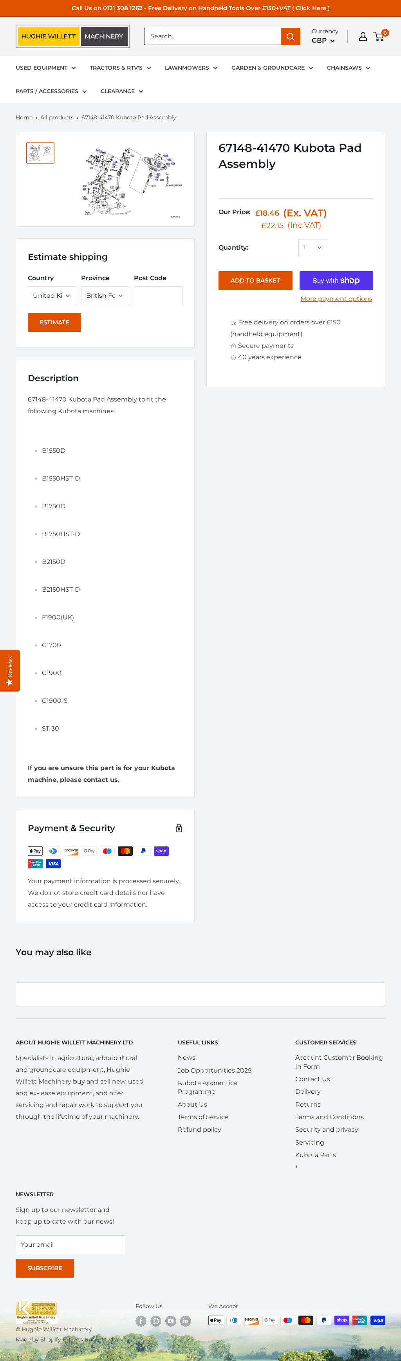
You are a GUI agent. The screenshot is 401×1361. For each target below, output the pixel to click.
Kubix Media (101, 1339)
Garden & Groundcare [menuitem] (268, 67)
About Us (192, 1104)
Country (41, 278)
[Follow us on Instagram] (155, 1321)
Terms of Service (203, 1117)
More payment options (336, 298)
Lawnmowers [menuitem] (187, 67)
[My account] (363, 36)
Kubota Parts (315, 1155)
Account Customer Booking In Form (339, 1062)
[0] (379, 36)
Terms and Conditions (329, 1117)
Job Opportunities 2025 (214, 1070)
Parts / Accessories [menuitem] (47, 91)
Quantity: (233, 247)
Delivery (308, 1091)
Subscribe (44, 1268)
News (186, 1057)
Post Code (150, 278)
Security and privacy (326, 1129)
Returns (308, 1104)
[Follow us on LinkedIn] (185, 1321)
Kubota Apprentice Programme (208, 1087)
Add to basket (255, 280)
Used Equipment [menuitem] (41, 67)
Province (95, 278)
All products (57, 117)
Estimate (54, 322)
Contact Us (312, 1079)
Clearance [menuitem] (118, 91)
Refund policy (199, 1129)
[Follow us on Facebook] (140, 1321)
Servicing (309, 1142)
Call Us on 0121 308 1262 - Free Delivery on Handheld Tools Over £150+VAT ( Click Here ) (201, 8)
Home (24, 117)
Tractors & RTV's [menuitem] (116, 67)
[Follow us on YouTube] (170, 1321)
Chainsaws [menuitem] (344, 67)
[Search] (290, 36)
